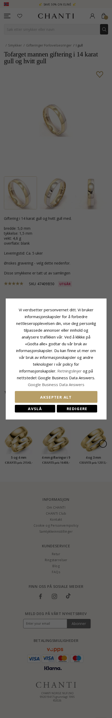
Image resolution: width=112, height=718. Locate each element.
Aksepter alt (56, 397)
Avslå (35, 408)
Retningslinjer (70, 371)
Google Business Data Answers (56, 384)
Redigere (77, 408)
